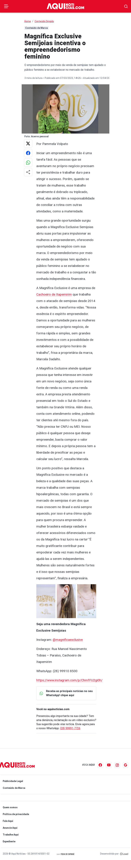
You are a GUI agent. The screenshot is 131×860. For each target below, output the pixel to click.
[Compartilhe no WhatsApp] (28, 162)
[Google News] (125, 765)
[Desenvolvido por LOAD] (124, 853)
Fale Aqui (8, 821)
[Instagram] (117, 765)
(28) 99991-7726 (70, 728)
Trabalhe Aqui (11, 834)
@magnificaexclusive (68, 640)
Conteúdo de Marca (14, 788)
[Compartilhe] (28, 172)
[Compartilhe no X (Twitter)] (28, 143)
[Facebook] (100, 765)
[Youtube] (109, 765)
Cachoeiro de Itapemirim (54, 294)
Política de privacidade (16, 814)
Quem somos (10, 807)
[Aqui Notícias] (65, 6)
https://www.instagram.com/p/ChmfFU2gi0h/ (69, 680)
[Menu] (6, 6)
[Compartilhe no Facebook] (28, 153)
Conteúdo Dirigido (44, 21)
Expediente (9, 841)
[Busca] (126, 6)
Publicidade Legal (13, 781)
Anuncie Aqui (10, 827)
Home (27, 21)
